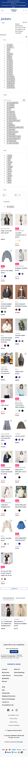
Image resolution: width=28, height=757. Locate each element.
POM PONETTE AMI (20, 467)
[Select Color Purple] (5, 346)
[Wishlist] (10, 215)
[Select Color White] (2, 477)
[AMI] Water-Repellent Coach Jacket (20, 472)
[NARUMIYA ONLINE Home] (14, 10)
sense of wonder (5, 434)
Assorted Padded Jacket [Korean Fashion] (6, 340)
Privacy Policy (12, 656)
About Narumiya (19, 672)
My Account (5, 672)
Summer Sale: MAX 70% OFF (13, 1)
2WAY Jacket (5, 405)
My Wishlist (5, 678)
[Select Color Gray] (22, 274)
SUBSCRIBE (14, 651)
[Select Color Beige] (16, 241)
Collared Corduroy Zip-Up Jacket (20, 235)
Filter (3, 23)
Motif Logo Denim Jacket (7, 272)
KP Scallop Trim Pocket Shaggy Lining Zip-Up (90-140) (6, 573)
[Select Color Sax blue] (19, 341)
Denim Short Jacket (19, 373)
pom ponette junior (6, 467)
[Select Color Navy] (19, 274)
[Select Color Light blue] (2, 276)
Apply (8, 213)
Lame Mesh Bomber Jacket (5, 506)
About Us (17, 669)
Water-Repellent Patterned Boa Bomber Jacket (6, 624)
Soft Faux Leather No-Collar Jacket (5, 371)
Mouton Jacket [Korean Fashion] (21, 305)
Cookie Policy (13, 722)
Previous (3, 620)
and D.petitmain (19, 230)
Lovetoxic (17, 333)
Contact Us (5, 702)
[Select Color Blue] (5, 444)
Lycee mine (4, 367)
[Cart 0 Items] (26, 10)
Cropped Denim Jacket (20, 336)
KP (1, 569)
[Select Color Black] (2, 312)
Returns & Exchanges (8, 699)
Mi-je (2, 268)
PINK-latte (18, 400)
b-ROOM (16, 619)
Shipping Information (8, 696)
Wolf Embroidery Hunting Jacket (21, 539)
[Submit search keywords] (23, 10)
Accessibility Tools (8, 705)
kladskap (17, 536)
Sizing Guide (6, 693)
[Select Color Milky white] (2, 579)
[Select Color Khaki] (19, 241)
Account (4, 669)
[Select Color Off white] (2, 346)
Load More (14, 588)
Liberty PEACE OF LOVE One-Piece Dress (6, 438)
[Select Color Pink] (2, 444)
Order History (6, 675)
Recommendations (8, 598)
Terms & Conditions (14, 725)
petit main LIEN (5, 228)
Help (3, 687)
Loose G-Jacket (20, 436)
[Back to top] (25, 749)
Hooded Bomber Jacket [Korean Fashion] (6, 306)
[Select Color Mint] (19, 411)
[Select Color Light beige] (16, 274)
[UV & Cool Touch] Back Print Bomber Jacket (19, 405)
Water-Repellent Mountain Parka (20, 506)
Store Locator (18, 675)
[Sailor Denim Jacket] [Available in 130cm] (6, 472)
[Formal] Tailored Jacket (21, 269)
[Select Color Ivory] (16, 477)
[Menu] (2, 11)
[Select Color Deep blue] (5, 276)
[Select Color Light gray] (8, 544)
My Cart (4, 681)
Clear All (3, 213)
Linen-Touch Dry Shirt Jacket (6, 232)
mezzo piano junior (6, 502)
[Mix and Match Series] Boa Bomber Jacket (20, 624)
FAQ (3, 690)
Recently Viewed (20, 598)
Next (25, 620)
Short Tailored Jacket (6, 539)
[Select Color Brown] (2, 236)
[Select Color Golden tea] (5, 236)
